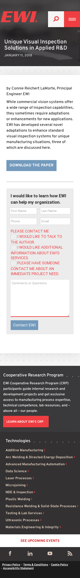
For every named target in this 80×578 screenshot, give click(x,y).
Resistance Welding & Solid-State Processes (41, 506)
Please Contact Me (30, 231)
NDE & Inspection (19, 492)
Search (56, 19)
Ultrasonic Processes (22, 520)
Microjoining (16, 485)
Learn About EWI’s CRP (24, 422)
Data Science (16, 471)
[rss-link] (70, 554)
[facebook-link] (10, 554)
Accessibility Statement (18, 568)
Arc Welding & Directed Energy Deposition (39, 457)
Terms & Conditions (35, 565)
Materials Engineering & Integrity (32, 527)
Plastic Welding (18, 499)
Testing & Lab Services (24, 513)
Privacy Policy (11, 565)
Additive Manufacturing (24, 450)
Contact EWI (24, 325)
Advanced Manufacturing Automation (35, 464)
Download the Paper (31, 165)
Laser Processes (19, 478)
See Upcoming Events (40, 541)
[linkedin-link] (30, 554)
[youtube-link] (50, 554)
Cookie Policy (59, 565)
